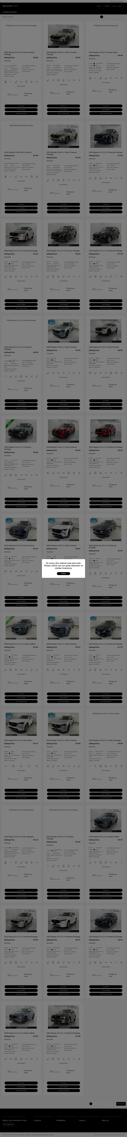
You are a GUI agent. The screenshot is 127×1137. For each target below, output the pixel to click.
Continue (63, 573)
